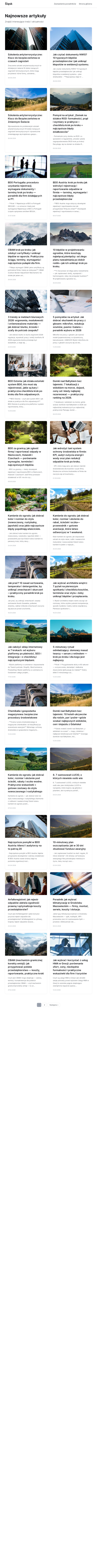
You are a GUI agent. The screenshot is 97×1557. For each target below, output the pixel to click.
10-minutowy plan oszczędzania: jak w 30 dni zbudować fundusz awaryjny (69, 845)
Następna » (54, 1005)
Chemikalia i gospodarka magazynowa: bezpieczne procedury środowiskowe (23, 714)
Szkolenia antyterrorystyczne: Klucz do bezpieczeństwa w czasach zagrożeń (25, 58)
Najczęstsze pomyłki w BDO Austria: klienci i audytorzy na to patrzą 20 (25, 845)
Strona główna (85, 4)
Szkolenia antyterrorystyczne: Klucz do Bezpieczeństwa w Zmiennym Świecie (25, 118)
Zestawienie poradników (65, 4)
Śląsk (8, 3)
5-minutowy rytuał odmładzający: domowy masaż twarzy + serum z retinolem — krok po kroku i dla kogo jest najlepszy (70, 654)
